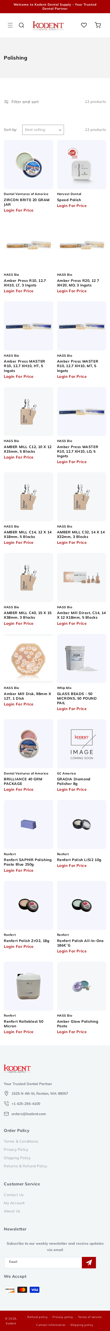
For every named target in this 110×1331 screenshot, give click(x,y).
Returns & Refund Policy (25, 1166)
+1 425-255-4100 (26, 1103)
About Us (12, 1211)
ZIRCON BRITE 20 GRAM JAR (27, 202)
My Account (14, 1203)
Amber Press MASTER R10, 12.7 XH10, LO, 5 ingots (77, 451)
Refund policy (37, 1317)
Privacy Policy (16, 1149)
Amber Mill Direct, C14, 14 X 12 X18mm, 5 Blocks (81, 615)
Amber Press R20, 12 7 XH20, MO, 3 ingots (78, 282)
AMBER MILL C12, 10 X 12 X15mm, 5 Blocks (28, 449)
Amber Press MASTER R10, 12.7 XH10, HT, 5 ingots (24, 366)
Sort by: (10, 129)
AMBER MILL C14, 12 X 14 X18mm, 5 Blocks (28, 534)
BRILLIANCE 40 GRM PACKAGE (23, 781)
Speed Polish (69, 200)
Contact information (50, 1325)
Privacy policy (62, 1317)
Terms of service (90, 1317)
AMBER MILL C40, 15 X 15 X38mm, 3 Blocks (28, 615)
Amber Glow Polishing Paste (77, 1023)
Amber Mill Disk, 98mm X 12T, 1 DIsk (27, 696)
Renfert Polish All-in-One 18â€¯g (80, 943)
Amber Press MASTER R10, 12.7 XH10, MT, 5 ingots (77, 366)
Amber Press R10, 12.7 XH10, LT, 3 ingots (25, 282)
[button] (10, 25)
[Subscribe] (89, 1262)
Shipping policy (81, 1325)
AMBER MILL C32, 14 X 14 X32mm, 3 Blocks (81, 534)
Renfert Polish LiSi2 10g (79, 859)
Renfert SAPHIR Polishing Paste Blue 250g (28, 862)
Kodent (11, 1323)
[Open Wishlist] (84, 25)
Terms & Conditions (21, 1141)
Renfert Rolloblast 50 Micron (23, 1023)
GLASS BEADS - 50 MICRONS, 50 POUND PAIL (77, 698)
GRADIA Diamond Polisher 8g (74, 781)
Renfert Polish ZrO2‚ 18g (26, 940)
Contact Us (14, 1195)
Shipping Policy (17, 1158)
